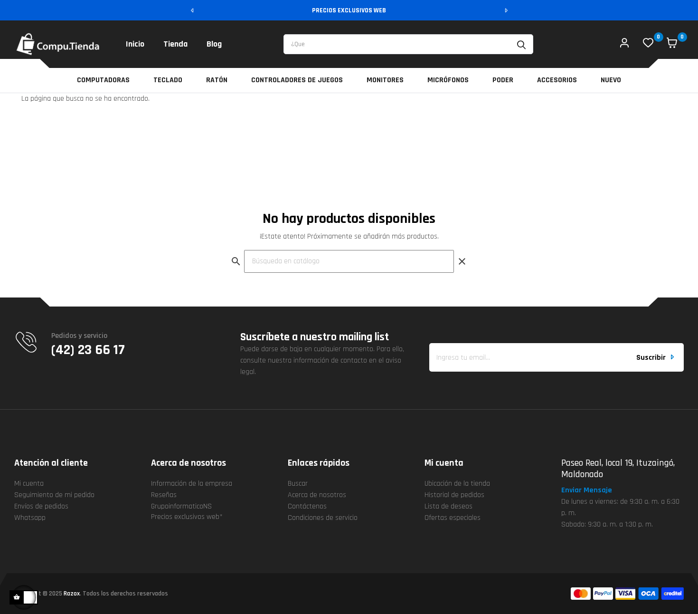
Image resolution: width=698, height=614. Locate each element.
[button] (590, 490)
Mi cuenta (29, 484)
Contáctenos (307, 506)
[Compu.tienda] (58, 44)
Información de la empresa (191, 484)
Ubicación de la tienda (457, 484)
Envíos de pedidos (41, 506)
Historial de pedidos (454, 495)
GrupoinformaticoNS (181, 506)
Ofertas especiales (452, 518)
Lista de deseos (448, 506)
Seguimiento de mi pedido (54, 495)
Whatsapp (30, 518)
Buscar (298, 484)
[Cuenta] (624, 44)
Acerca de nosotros (317, 495)
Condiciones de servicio (323, 518)
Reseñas (164, 495)
